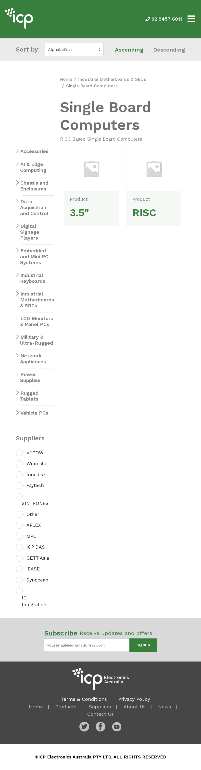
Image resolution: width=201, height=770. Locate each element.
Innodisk (36, 474)
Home (66, 79)
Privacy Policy (134, 699)
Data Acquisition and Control (34, 207)
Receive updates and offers (98, 633)
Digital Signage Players (29, 232)
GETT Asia (37, 558)
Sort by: (28, 49)
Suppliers (100, 707)
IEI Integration (34, 601)
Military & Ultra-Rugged (36, 340)
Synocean (37, 580)
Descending (169, 50)
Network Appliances (33, 359)
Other (32, 514)
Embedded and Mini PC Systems (34, 256)
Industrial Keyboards (32, 278)
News (164, 707)
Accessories (34, 151)
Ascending (129, 50)
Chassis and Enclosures (34, 186)
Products (65, 707)
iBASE (33, 569)
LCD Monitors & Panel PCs (36, 321)
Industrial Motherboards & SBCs (112, 79)
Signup (143, 645)
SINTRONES (35, 503)
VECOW (34, 453)
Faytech (35, 485)
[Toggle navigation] (191, 19)
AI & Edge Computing (33, 167)
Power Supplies (30, 377)
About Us (135, 707)
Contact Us (100, 714)
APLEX (33, 525)
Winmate (36, 463)
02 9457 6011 (166, 19)
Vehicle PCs (34, 413)
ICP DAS (35, 547)
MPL (31, 536)
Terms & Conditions (84, 699)
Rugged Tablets (29, 396)
